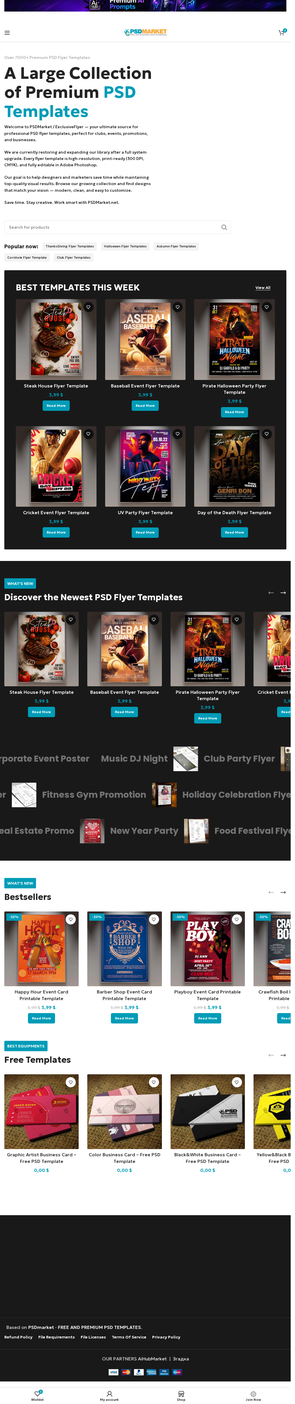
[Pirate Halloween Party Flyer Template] (234, 339)
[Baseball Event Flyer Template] (145, 339)
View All (263, 288)
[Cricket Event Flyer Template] (56, 466)
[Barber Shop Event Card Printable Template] (124, 948)
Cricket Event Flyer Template (56, 512)
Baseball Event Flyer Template (145, 386)
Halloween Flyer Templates (125, 246)
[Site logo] (145, 32)
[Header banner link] (145, 6)
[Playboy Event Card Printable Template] (208, 948)
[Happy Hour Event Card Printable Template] (41, 948)
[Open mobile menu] (7, 32)
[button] (271, 593)
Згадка (181, 1359)
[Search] (224, 227)
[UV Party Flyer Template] (145, 466)
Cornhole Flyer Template (27, 258)
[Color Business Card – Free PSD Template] (124, 1111)
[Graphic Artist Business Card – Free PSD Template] (41, 1111)
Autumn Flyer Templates (176, 246)
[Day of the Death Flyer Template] (234, 466)
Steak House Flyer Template (56, 386)
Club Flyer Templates (73, 258)
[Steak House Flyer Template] (56, 339)
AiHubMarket (152, 1359)
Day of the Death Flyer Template (234, 512)
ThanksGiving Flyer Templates (70, 246)
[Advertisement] (147, 1267)
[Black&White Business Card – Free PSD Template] (208, 1111)
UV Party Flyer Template (145, 512)
